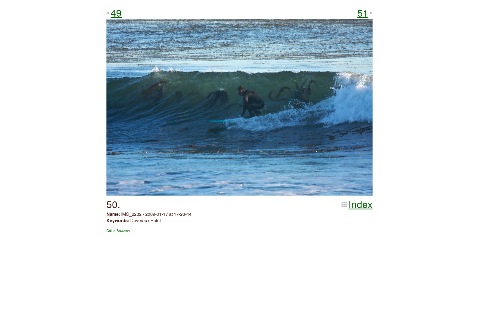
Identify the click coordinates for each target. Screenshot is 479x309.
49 (116, 12)
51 (362, 12)
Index (360, 204)
